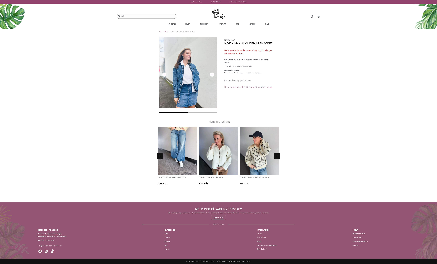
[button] (164, 75)
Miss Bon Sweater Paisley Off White (254, 177)
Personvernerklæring (360, 241)
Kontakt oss (357, 237)
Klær (166, 32)
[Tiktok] (52, 251)
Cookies (355, 245)
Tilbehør (168, 237)
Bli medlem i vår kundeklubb (267, 245)
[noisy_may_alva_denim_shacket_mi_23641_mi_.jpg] (188, 72)
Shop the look (261, 249)
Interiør (167, 241)
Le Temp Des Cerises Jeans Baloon (172, 177)
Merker (167, 249)
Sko (166, 245)
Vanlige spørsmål (359, 234)
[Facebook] (40, 251)
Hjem (161, 32)
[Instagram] (46, 251)
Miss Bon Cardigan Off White (211, 177)
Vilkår (259, 241)
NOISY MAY (229, 40)
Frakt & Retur (261, 237)
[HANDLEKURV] (318, 17)
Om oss (259, 234)
